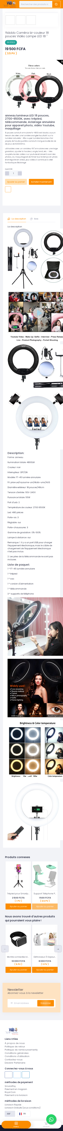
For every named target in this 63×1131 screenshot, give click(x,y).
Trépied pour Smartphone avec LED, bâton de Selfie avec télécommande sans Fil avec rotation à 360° (18, 893)
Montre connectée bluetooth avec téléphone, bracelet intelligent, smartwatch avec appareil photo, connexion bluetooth (18, 956)
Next (58, 949)
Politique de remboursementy (21, 1049)
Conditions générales (17, 1053)
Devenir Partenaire (15, 1062)
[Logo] (9, 4)
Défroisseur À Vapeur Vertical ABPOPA (45, 956)
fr (24, 1113)
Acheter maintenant (41, 181)
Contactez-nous (14, 1059)
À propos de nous (15, 1043)
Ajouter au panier (16, 181)
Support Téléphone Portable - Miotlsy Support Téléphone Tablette (45, 893)
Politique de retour (15, 1046)
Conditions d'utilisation (17, 1056)
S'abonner (45, 1003)
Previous (5, 949)
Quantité (8, 169)
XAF (9, 1113)
